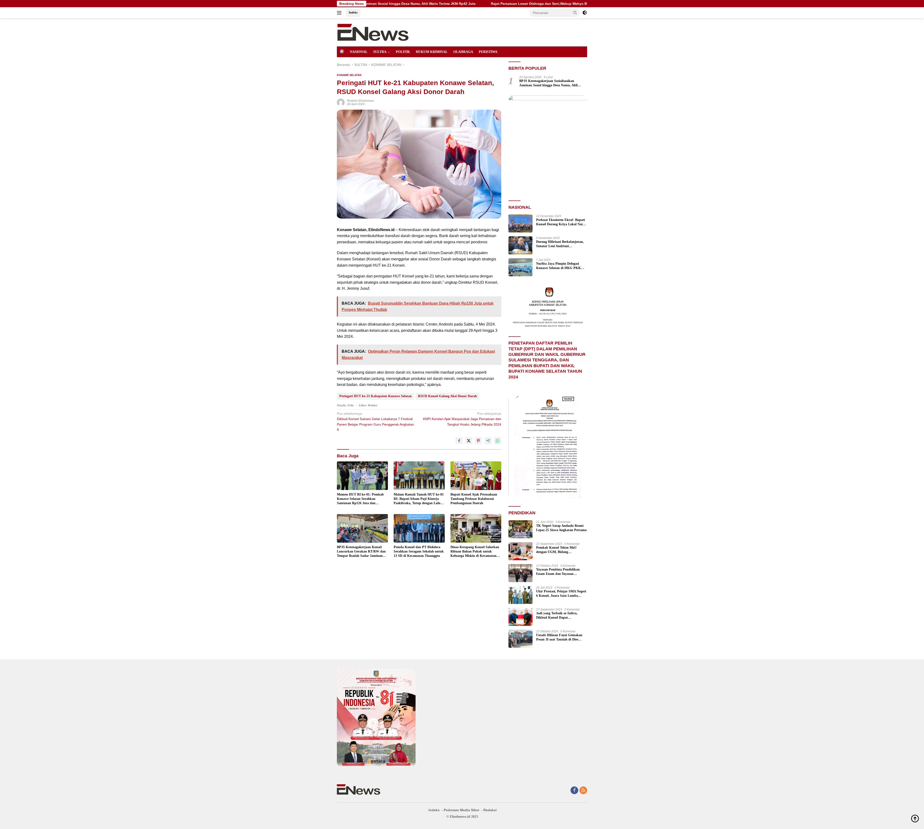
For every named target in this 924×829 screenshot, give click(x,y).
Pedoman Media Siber (461, 810)
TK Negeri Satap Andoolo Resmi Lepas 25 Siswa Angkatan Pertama (561, 528)
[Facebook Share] (459, 440)
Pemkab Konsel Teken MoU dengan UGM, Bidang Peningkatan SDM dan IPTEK (558, 550)
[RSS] (583, 790)
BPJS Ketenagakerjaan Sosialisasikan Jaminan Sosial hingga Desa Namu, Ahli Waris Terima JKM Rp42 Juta (548, 83)
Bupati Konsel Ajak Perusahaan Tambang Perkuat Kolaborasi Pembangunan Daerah (473, 499)
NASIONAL (358, 52)
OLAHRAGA (463, 52)
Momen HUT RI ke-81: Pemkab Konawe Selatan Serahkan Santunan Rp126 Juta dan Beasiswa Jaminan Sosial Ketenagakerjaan (360, 499)
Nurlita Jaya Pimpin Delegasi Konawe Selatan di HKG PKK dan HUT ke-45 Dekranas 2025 (558, 266)
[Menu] (340, 13)
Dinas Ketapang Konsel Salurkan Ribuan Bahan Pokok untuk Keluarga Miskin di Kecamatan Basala (474, 551)
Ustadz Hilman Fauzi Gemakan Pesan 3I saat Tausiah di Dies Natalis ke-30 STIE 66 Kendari (559, 637)
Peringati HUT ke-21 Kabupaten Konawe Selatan (375, 396)
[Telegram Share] (488, 440)
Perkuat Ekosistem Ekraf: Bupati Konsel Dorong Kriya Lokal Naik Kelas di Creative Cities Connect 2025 (560, 222)
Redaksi (490, 810)
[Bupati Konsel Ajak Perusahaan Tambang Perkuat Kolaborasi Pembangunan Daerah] (475, 475)
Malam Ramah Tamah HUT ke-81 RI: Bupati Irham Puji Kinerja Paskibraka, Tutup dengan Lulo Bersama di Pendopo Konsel (419, 499)
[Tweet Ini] (468, 440)
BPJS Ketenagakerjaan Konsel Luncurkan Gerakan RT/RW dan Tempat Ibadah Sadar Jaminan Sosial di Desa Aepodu (361, 551)
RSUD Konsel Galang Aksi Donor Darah (447, 396)
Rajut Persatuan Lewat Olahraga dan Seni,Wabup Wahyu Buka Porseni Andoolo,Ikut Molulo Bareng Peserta (503, 4)
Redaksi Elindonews (360, 100)
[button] (575, 12)
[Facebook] (574, 790)
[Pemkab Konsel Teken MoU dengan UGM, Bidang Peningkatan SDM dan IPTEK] (520, 551)
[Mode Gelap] (584, 13)
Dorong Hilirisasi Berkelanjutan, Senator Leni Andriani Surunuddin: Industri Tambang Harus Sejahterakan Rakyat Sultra (560, 244)
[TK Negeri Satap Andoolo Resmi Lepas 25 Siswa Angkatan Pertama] (520, 529)
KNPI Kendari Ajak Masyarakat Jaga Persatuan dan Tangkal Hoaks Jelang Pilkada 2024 (462, 419)
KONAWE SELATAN (349, 75)
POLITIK (403, 52)
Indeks (353, 12)
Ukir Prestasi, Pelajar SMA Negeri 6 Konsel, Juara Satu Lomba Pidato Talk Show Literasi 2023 (561, 594)
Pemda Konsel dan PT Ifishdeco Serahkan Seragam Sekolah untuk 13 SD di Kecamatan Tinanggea (419, 551)
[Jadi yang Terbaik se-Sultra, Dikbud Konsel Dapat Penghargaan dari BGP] (520, 617)
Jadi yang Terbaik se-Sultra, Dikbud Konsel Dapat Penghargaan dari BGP (557, 615)
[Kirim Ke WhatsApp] (497, 440)
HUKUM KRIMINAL (432, 52)
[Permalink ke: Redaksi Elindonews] (341, 102)
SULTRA (379, 52)
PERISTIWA (488, 52)
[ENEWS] (373, 32)
